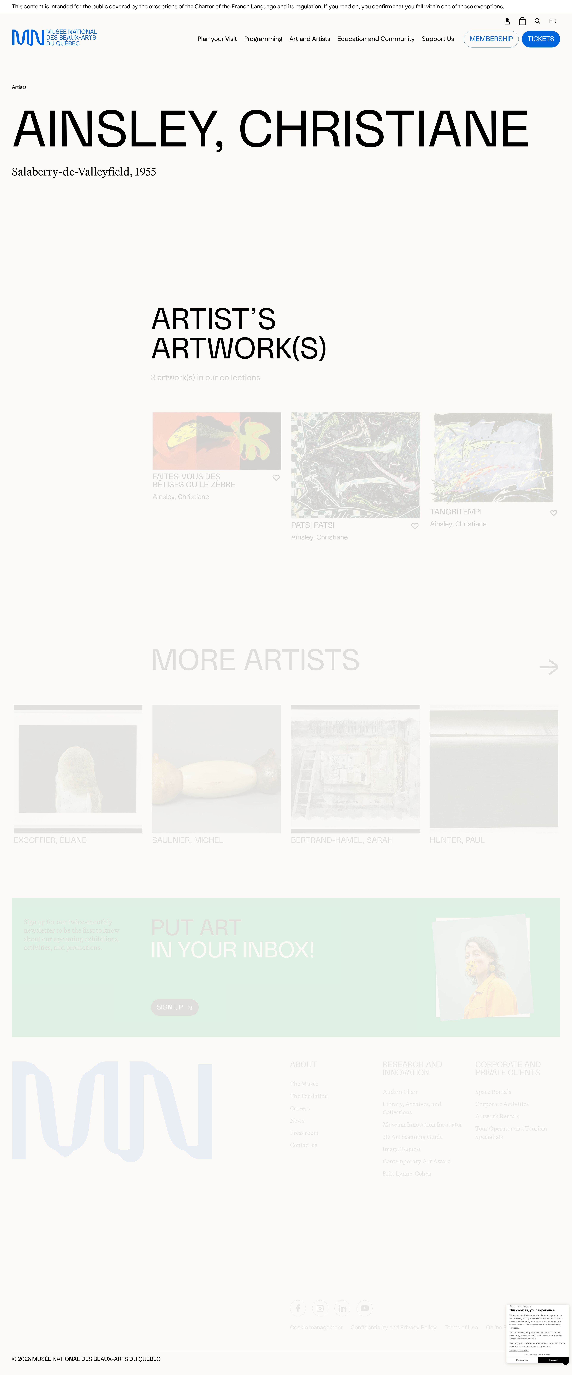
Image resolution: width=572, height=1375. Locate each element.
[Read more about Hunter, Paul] (494, 769)
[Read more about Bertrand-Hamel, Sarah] (355, 769)
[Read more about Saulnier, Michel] (216, 769)
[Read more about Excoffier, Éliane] (78, 769)
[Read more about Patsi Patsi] (355, 465)
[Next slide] (549, 667)
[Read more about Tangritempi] (494, 458)
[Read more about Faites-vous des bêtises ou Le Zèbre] (217, 441)
